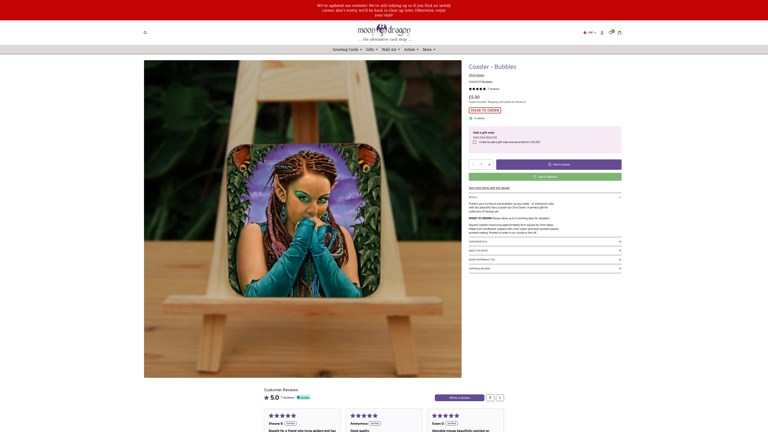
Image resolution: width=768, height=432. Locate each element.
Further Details (478, 241)
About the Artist (478, 250)
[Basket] (619, 32)
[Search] (145, 32)
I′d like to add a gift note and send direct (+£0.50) (509, 142)
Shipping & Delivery (479, 268)
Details (473, 197)
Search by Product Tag (482, 259)
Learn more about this (485, 137)
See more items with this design (489, 188)
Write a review (459, 398)
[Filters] (490, 397)
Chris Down (476, 75)
